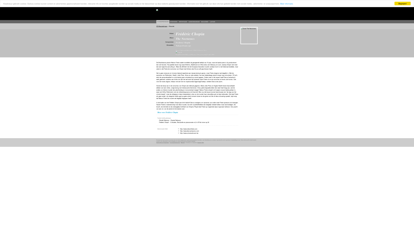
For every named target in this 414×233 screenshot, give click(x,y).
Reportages (183, 21)
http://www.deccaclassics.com (189, 131)
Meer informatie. (286, 3)
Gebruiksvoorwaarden (162, 142)
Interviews (173, 21)
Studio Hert (200, 142)
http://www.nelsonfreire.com (188, 129)
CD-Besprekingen (161, 26)
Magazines (204, 21)
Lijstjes (212, 21)
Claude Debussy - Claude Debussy (170, 120)
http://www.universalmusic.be (189, 133)
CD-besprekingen (163, 21)
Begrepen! (402, 3)
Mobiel (183, 142)
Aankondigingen (194, 21)
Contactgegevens (175, 142)
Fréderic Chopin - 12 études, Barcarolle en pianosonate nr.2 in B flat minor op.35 (184, 122)
